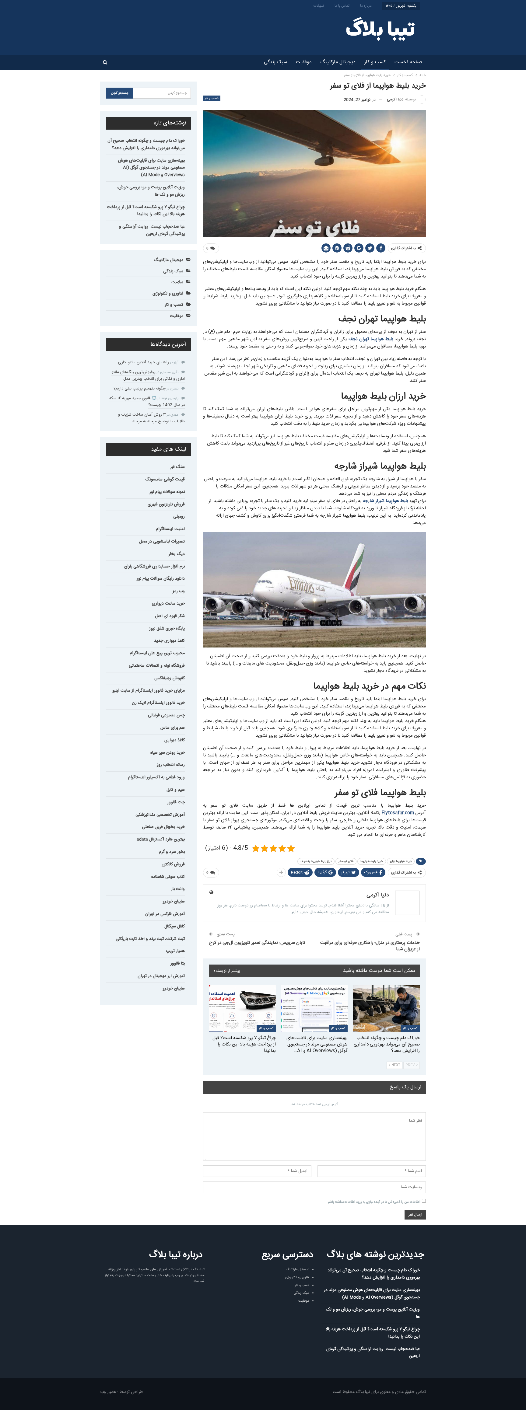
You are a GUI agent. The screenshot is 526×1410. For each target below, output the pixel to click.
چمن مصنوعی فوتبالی (166, 715)
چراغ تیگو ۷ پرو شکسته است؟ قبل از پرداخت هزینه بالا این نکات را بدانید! (146, 211)
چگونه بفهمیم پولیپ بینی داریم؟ (140, 388)
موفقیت (303, 62)
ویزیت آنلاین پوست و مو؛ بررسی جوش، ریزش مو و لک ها (151, 191)
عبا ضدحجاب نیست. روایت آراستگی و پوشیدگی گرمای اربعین (152, 230)
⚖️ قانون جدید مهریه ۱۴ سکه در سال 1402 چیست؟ (147, 401)
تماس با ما (342, 6)
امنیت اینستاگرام (170, 529)
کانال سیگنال (174, 926)
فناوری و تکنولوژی (168, 293)
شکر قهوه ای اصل (170, 616)
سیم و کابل (176, 790)
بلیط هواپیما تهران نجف (371, 339)
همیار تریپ (175, 951)
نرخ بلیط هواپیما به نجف (315, 861)
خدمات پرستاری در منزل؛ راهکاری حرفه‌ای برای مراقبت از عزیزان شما (370, 946)
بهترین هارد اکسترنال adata (161, 839)
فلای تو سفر (345, 861)
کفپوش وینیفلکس (169, 678)
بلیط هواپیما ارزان (401, 861)
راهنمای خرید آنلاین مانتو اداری (143, 362)
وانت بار (178, 889)
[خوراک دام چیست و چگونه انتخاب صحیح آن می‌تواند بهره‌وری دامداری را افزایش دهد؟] (386, 1008)
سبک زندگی (275, 62)
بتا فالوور (177, 963)
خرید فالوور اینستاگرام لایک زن (158, 703)
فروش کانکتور (173, 864)
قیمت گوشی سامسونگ (165, 479)
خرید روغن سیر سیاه (167, 752)
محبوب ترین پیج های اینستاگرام (157, 653)
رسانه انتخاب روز (171, 765)
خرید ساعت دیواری (168, 603)
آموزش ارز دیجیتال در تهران (161, 976)
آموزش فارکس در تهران (165, 914)
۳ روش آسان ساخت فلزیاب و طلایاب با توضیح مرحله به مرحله (151, 418)
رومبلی (179, 516)
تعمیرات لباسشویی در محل (162, 541)
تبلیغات (319, 6)
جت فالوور (176, 802)
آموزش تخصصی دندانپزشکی (160, 814)
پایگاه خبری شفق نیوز (167, 628)
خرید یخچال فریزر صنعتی (163, 827)
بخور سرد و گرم (172, 852)
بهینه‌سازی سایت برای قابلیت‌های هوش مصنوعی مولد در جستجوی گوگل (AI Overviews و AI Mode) (151, 168)
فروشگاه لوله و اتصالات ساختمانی (157, 665)
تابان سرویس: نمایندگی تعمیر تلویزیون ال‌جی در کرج (257, 943)
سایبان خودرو (174, 901)
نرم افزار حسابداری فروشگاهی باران (154, 566)
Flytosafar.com (397, 813)
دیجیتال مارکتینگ (338, 62)
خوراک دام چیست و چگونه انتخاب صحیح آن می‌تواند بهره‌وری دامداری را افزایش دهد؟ (146, 144)
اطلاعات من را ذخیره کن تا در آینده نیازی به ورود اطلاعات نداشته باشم (374, 1202)
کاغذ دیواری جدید (169, 640)
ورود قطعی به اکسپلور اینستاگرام (156, 777)
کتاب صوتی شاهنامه (168, 877)
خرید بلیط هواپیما (371, 861)
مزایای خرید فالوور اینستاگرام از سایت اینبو (148, 690)
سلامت (177, 282)
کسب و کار (375, 62)
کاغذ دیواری (174, 740)
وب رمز (179, 591)
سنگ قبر (177, 467)
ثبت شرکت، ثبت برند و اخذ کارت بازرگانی (150, 939)
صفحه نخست (408, 62)
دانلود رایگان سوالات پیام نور (161, 578)
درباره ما (366, 6)
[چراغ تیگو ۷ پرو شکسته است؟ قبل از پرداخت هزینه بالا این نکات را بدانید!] (242, 1008)
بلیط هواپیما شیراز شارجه (385, 501)
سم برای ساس (172, 727)
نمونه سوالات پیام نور (167, 492)
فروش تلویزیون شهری (166, 504)
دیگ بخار (177, 554)
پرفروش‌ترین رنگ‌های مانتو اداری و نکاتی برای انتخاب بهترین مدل (148, 375)
